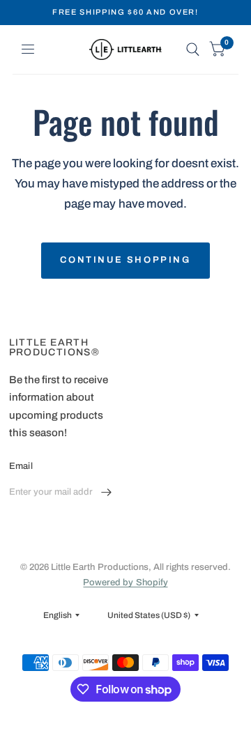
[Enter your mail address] (107, 492)
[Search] (192, 49)
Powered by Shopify (125, 582)
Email (21, 466)
